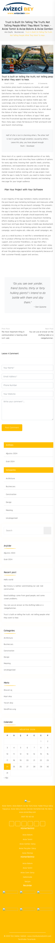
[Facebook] (11, 823)
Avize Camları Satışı (28, 844)
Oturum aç (8, 690)
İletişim (27, 881)
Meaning (9, 510)
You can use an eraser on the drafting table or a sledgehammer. (41, 335)
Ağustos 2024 (11, 453)
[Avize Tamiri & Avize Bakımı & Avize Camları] (18, 8)
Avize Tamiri (27, 839)
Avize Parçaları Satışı (27, 848)
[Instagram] (36, 823)
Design (8, 502)
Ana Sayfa (9, 32)
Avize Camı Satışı (27, 872)
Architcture (10, 478)
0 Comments (42, 83)
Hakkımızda (27, 877)
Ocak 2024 (10, 461)
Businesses (19, 32)
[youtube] (42, 823)
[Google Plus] (17, 823)
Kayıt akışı (8, 696)
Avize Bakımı (28, 835)
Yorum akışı (8, 703)
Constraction (11, 494)
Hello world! (8, 579)
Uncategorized (11, 518)
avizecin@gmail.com (25, 83)
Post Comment (12, 427)
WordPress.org (10, 709)
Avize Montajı (27, 853)
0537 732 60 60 (27, 816)
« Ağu (6, 778)
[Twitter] (24, 823)
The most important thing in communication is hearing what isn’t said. (14, 335)
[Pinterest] (30, 823)
